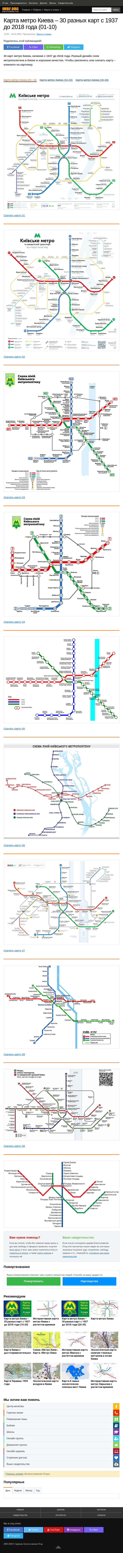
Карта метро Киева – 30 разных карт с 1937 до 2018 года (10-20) (17, 1321)
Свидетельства (20, 1515)
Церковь (61, 1510)
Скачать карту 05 (14, 728)
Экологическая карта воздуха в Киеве (45, 1382)
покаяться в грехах (18, 1253)
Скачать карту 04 (14, 621)
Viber (34, 47)
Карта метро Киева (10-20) (56, 80)
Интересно (61, 1515)
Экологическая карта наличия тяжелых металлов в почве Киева (103, 1354)
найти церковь (44, 1253)
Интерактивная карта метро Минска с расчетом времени (75, 1352)
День (8, 1490)
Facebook (14, 47)
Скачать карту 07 (14, 950)
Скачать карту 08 (14, 1054)
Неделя (18, 1490)
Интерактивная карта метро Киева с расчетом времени (46, 1321)
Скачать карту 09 (14, 1146)
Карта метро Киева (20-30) (92, 80)
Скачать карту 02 (14, 356)
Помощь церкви (14, 1474)
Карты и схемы (51, 10)
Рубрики (37, 10)
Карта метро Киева (102, 1318)
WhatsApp (54, 47)
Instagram (74, 1530)
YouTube (55, 1530)
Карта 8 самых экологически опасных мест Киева (74, 1384)
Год (37, 1490)
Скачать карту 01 (14, 215)
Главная (26, 10)
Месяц (29, 1490)
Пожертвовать (33, 1281)
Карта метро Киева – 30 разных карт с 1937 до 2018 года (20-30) (75, 1321)
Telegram (75, 47)
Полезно (101, 1515)
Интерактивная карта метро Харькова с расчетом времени (104, 1384)
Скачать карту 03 (14, 497)
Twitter (34, 1530)
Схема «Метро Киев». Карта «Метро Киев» (45, 1351)
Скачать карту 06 (14, 845)
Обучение (101, 1510)
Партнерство (89, 1281)
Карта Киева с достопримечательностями (20, 1351)
